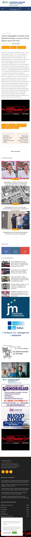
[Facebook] (3, 471)
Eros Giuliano (16, 43)
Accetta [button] (14, 532)
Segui (15, 247)
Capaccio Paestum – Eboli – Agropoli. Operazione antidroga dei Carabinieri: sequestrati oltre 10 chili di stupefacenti (20, 279)
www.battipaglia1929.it (7, 462)
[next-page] (16, 237)
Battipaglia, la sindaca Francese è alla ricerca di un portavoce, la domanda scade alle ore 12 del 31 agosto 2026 (15, 183)
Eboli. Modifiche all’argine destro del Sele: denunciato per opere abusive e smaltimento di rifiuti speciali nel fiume (19, 264)
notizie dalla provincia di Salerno (16, 126)
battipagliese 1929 (21, 124)
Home (2, 33)
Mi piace (6, 247)
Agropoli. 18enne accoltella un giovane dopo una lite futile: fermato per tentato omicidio (19, 271)
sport (16, 128)
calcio (4, 126)
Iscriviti (25, 247)
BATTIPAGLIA (8, 33)
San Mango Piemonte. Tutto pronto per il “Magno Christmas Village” (8, 139)
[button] (2, 9)
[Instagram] (7, 471)
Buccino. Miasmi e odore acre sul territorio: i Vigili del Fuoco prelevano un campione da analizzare (20, 286)
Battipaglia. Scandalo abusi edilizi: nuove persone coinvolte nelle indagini (23, 139)
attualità (4, 124)
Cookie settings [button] (7, 532)
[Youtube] (10, 471)
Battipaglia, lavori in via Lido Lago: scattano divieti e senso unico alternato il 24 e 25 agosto (15, 208)
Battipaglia (12, 124)
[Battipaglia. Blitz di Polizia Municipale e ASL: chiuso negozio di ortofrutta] (15, 220)
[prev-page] (14, 237)
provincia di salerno (7, 128)
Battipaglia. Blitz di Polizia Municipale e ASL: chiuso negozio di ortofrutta (15, 233)
